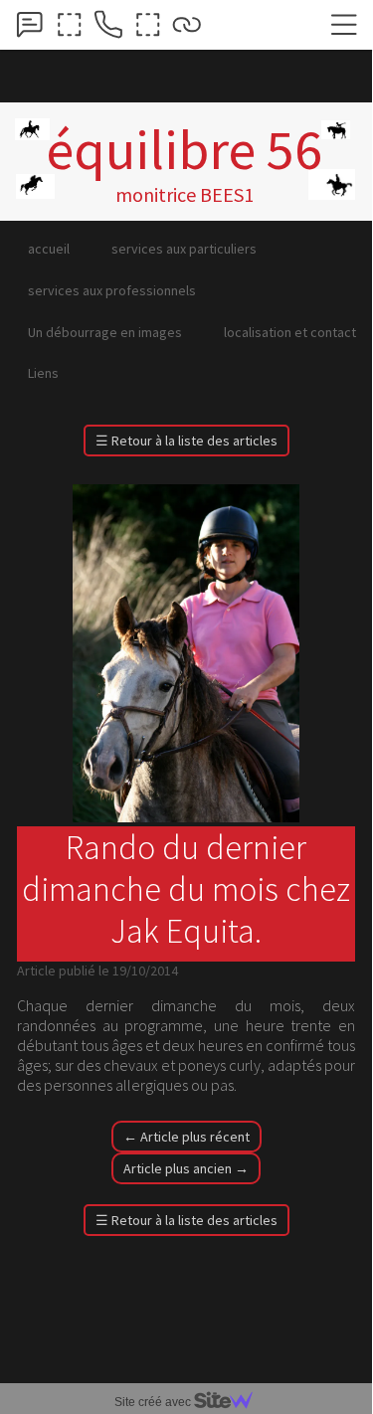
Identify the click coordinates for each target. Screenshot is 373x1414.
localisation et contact (290, 332)
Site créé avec (154, 1402)
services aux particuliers (184, 249)
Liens (43, 373)
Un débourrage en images (105, 332)
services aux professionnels (112, 290)
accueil (49, 249)
